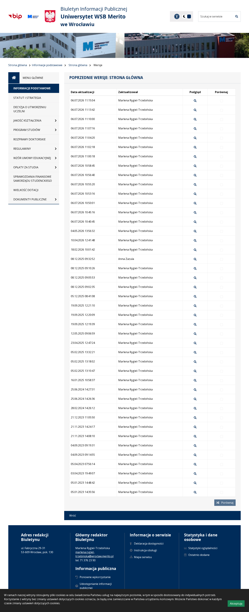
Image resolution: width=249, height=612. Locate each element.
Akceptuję (237, 604)
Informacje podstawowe (47, 65)
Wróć (72, 515)
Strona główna (17, 65)
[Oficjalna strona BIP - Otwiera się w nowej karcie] (15, 16)
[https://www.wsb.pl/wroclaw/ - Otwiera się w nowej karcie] (33, 16)
